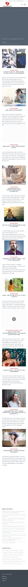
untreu (7, 563)
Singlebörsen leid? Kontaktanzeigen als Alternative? (14, 190)
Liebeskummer (20, 552)
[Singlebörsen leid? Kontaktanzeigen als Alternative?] (14, 175)
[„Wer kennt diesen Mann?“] (14, 97)
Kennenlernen (10, 552)
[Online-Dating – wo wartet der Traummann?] (14, 357)
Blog (14, 0)
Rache (17, 556)
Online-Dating (20, 554)
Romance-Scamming (6, 559)
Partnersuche (12, 556)
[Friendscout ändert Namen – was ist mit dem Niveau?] (14, 247)
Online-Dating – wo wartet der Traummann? (14, 370)
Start (6, 0)
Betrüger (16, 550)
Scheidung (13, 559)
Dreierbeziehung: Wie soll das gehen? (9, 542)
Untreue (11, 563)
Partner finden (14, 70)
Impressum (4, 576)
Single (13, 561)
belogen (7, 550)
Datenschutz (4, 578)
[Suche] (21, 4)
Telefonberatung (20, 0)
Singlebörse (18, 561)
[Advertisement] (14, 22)
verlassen (15, 563)
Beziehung (21, 550)
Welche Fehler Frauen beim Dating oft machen (14, 225)
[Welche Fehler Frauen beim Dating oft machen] (14, 214)
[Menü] (24, 4)
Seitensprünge (18, 559)
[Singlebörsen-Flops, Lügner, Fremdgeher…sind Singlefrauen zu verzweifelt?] (14, 398)
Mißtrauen (9, 554)
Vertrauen (20, 563)
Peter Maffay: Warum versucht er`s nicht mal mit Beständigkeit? (13, 528)
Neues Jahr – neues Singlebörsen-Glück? (14, 147)
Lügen (16, 552)
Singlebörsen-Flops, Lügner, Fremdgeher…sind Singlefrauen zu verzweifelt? (14, 412)
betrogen (11, 550)
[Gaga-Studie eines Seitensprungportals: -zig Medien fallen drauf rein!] (14, 319)
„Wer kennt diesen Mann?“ (14, 110)
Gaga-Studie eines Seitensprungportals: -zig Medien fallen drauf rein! (14, 333)
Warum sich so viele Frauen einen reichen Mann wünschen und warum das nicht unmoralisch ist (13, 519)
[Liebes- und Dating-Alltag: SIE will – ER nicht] (14, 285)
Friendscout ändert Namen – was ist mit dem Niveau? (14, 259)
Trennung (22, 561)
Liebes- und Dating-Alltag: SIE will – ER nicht (14, 296)
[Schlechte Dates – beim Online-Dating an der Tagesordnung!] (14, 58)
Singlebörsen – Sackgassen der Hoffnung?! (14, 451)
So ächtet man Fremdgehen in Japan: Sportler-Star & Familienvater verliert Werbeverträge (11, 539)
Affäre (4, 550)
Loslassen (4, 554)
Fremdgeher (5, 552)
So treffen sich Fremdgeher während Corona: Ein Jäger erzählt (13, 526)
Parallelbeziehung (6, 556)
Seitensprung (5, 561)
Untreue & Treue (18, 330)
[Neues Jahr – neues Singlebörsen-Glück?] (14, 133)
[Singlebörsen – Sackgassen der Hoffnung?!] (14, 438)
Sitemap (3, 580)
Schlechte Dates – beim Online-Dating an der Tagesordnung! (14, 72)
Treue (4, 563)
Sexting (10, 561)
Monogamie (14, 554)
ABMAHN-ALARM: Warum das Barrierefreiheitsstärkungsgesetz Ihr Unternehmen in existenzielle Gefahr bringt (13, 512)
